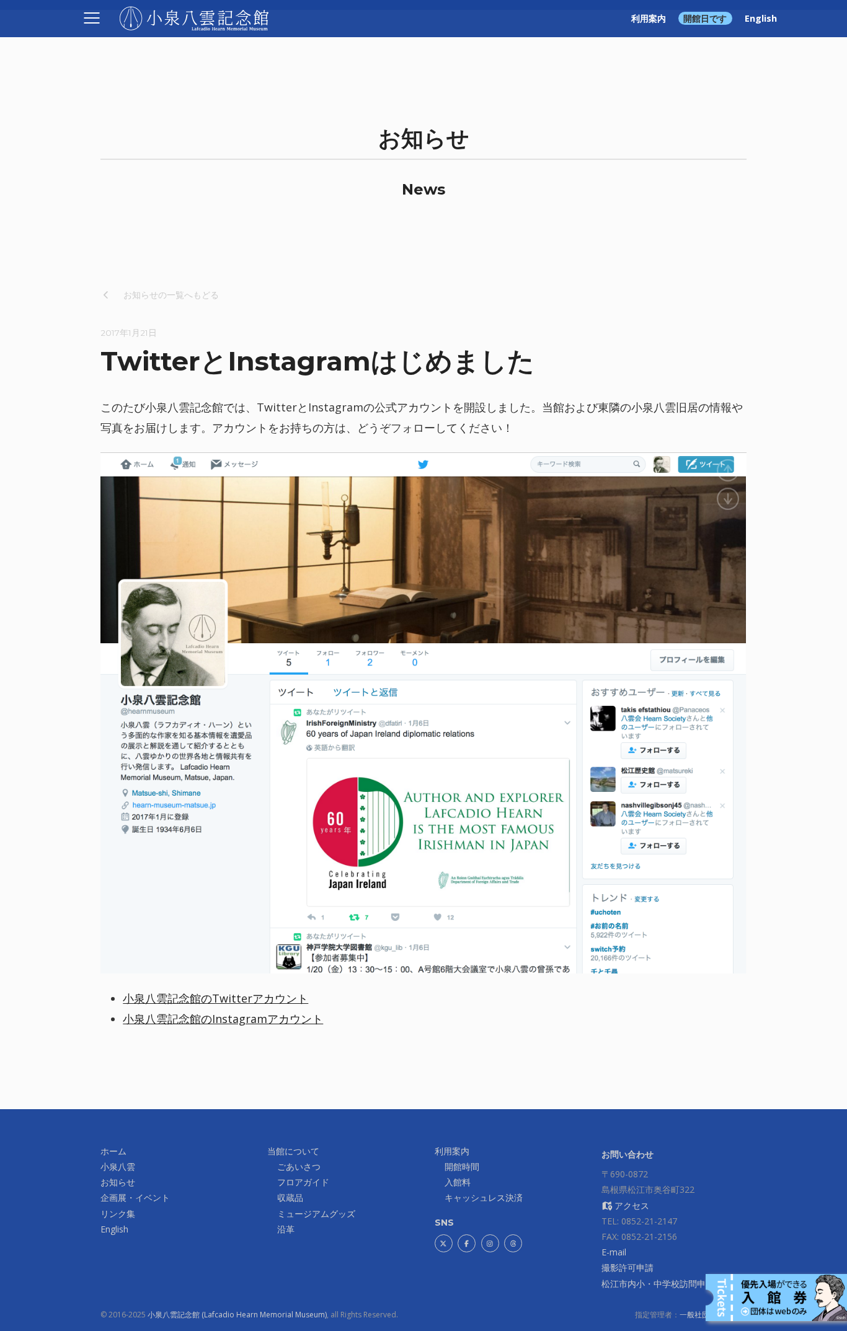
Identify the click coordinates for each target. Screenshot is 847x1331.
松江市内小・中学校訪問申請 (657, 1283)
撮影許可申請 (627, 1267)
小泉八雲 (117, 1166)
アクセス (630, 1205)
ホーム (113, 1151)
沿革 (286, 1229)
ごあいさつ (299, 1166)
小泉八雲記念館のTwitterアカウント (215, 998)
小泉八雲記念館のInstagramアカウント (223, 1018)
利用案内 (648, 18)
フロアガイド (303, 1182)
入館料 (458, 1182)
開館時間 (462, 1166)
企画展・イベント (135, 1197)
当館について (293, 1151)
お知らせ (117, 1182)
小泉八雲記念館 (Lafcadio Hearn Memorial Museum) (237, 1314)
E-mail (613, 1252)
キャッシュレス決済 (484, 1197)
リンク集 (117, 1213)
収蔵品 (290, 1197)
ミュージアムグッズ (316, 1213)
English (761, 18)
